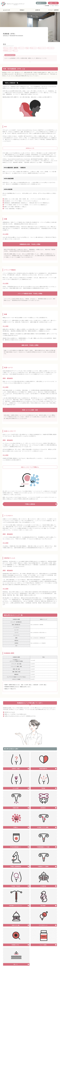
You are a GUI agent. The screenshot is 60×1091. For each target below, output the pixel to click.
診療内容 (37, 10)
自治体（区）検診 (16, 925)
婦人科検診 (43, 905)
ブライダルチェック (43, 925)
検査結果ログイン (41, 3)
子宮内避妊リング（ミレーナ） (15, 905)
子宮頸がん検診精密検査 (15, 866)
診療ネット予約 (53, 3)
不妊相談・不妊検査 (15, 886)
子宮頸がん (15, 827)
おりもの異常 (16, 788)
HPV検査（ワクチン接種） (43, 827)
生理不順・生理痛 (16, 768)
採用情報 (47, 5)
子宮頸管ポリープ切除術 (43, 866)
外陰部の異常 (16, 807)
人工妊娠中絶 (43, 886)
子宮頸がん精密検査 (30, 504)
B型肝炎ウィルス (8, 50)
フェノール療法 (43, 944)
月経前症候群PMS (43, 768)
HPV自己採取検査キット (15, 847)
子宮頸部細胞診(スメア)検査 (43, 847)
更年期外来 (43, 807)
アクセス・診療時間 (53, 10)
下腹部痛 (43, 788)
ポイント (15, 50)
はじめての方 (6, 10)
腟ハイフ (16, 964)
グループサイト (55, 5)
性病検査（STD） (16, 944)
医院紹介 (22, 10)
